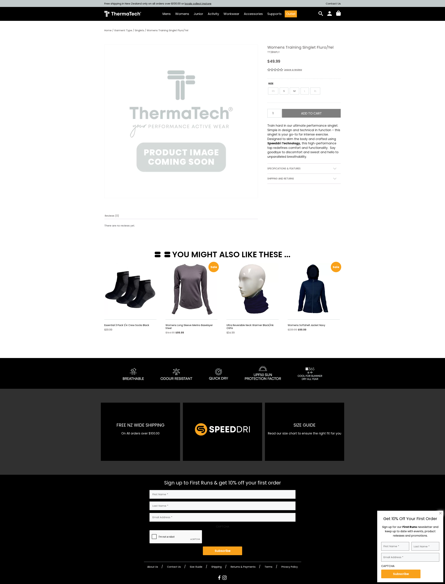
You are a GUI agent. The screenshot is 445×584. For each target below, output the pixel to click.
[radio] (273, 91)
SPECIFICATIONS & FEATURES (284, 168)
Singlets (139, 30)
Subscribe (222, 551)
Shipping (216, 567)
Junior (198, 14)
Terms (268, 567)
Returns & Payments (243, 567)
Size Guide (196, 567)
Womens (182, 14)
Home (108, 30)
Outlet (291, 14)
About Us (152, 567)
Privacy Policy (289, 567)
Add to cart (311, 113)
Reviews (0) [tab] (112, 215)
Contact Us (333, 3)
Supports (274, 14)
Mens (167, 14)
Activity (213, 14)
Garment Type (123, 30)
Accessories (253, 14)
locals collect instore (198, 3)
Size (270, 83)
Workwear (231, 14)
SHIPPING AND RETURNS (280, 178)
